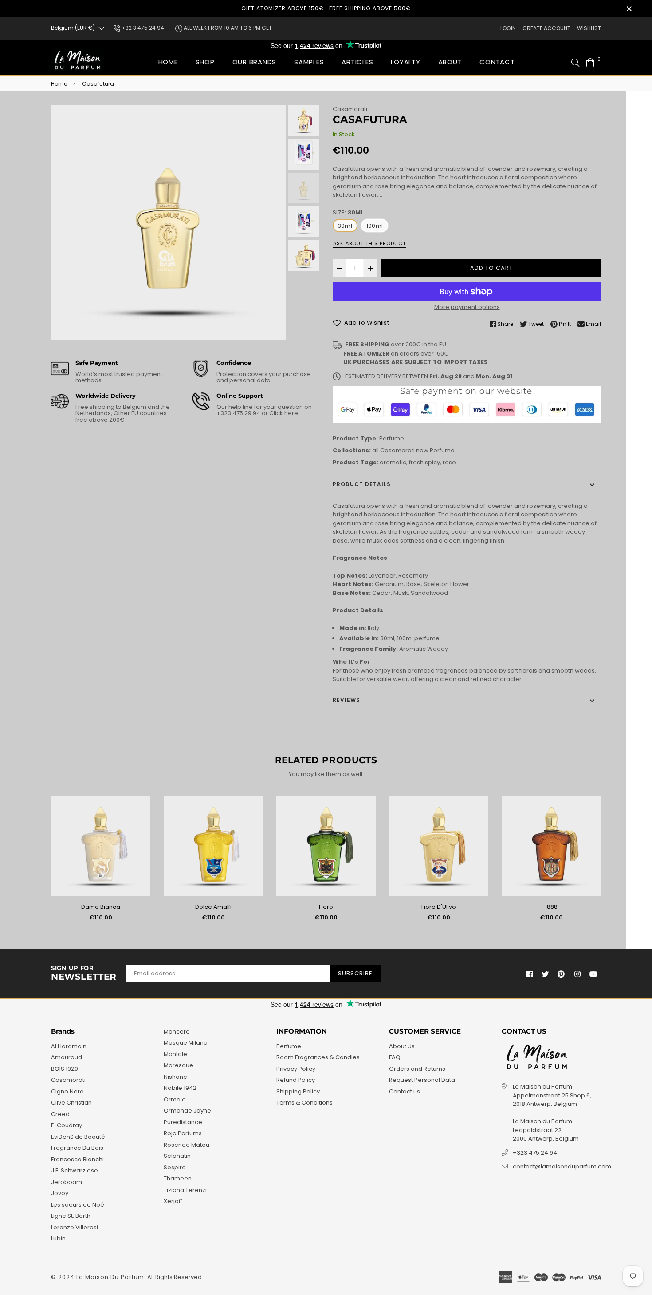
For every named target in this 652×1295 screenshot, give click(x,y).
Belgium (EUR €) (73, 28)
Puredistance (183, 1122)
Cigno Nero (67, 1091)
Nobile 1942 (180, 1088)
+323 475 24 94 (535, 1152)
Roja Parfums (183, 1133)
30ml (345, 226)
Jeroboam (66, 1182)
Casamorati (350, 109)
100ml (374, 226)
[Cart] (590, 62)
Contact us (404, 1091)
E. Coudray (66, 1125)
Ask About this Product (369, 243)
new (422, 450)
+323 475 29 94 (239, 413)
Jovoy (59, 1193)
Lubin (58, 1238)
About (450, 62)
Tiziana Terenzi (185, 1190)
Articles (357, 62)
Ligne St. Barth (70, 1216)
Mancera (177, 1031)
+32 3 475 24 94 (142, 28)
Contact (497, 62)
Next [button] (274, 222)
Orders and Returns (417, 1069)
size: (348, 212)
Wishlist (589, 28)
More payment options (467, 307)
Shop (205, 62)
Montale (175, 1054)
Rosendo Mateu (186, 1145)
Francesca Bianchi (77, 1159)
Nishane (175, 1077)
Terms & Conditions (304, 1102)
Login (508, 28)
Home (168, 62)
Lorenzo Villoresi (74, 1227)
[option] (168, 222)
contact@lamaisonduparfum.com (562, 1166)
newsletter (84, 973)
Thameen (178, 1178)
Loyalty (405, 62)
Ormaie (175, 1099)
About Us (402, 1046)
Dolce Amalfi (213, 907)
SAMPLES (309, 62)
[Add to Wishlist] (140, 817)
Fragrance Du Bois (77, 1148)
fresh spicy (424, 462)
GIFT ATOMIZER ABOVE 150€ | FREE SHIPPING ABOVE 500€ (326, 8)
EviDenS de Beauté (78, 1137)
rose (449, 462)
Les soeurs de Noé (77, 1204)
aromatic (393, 462)
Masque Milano (186, 1042)
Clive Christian (71, 1102)
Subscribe (355, 973)
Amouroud (66, 1057)
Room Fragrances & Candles (318, 1057)
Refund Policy (295, 1080)
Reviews (346, 700)
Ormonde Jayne (187, 1110)
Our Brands (254, 62)
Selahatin (177, 1156)
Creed (60, 1114)
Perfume (391, 438)
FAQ (395, 1057)
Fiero (326, 907)
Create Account (546, 28)
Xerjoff (173, 1201)
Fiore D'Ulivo (438, 907)
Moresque (178, 1065)
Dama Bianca (100, 907)
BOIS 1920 (64, 1069)
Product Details (362, 484)
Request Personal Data (422, 1080)
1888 (551, 907)
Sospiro (175, 1167)
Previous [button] (62, 222)
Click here (283, 413)
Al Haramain (68, 1046)
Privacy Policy (295, 1069)
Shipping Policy (298, 1091)
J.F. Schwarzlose (74, 1170)
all (375, 450)
